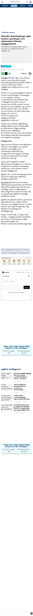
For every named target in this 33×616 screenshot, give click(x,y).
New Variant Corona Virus (23, 253)
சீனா (3, 250)
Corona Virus (26, 250)
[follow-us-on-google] (30, 74)
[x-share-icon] (6, 74)
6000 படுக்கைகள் (12, 253)
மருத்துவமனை (9, 250)
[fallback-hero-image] (7, 376)
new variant (4, 253)
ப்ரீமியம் (14, 6)
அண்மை (5, 5)
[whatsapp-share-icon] (2, 74)
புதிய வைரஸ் (18, 250)
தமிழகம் (22, 5)
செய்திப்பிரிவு (6, 66)
